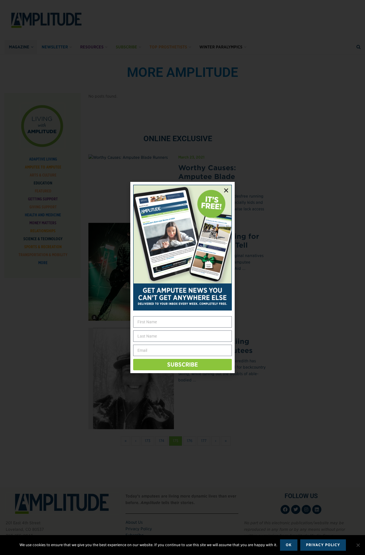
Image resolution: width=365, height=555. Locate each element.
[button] (226, 190)
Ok (289, 545)
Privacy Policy (323, 545)
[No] (358, 545)
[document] (182, 277)
